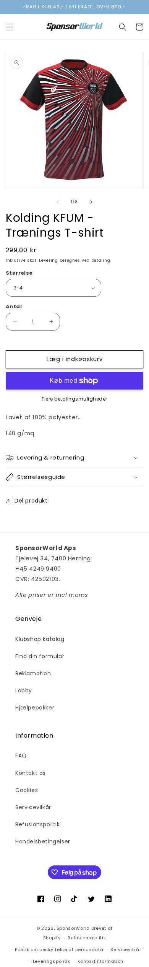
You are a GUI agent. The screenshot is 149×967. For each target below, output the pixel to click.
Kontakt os (30, 773)
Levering (48, 260)
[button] (9, 27)
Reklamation (33, 673)
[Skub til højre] (91, 202)
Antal (14, 306)
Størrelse (19, 273)
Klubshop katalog (40, 639)
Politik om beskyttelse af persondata (59, 949)
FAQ (21, 755)
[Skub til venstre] (57, 202)
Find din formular (39, 656)
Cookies (26, 790)
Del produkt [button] (31, 500)
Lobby (23, 690)
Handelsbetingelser (42, 841)
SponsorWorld (73, 928)
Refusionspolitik (37, 824)
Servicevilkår (33, 807)
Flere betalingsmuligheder (74, 399)
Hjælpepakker (34, 707)
